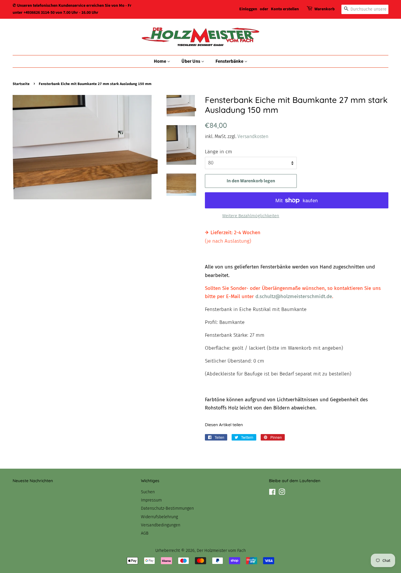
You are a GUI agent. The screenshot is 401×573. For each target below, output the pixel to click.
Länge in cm (218, 152)
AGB (145, 533)
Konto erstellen (285, 9)
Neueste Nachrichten (33, 480)
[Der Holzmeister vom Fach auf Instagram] (282, 493)
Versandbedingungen (160, 525)
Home (160, 61)
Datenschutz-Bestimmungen (167, 508)
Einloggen (248, 9)
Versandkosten (252, 136)
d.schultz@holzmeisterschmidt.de (293, 296)
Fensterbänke (229, 61)
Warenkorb (324, 9)
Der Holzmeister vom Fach (221, 550)
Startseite (21, 83)
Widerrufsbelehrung (159, 516)
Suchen (148, 491)
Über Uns (191, 61)
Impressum (151, 500)
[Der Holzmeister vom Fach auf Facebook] (272, 493)
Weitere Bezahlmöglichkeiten (250, 215)
